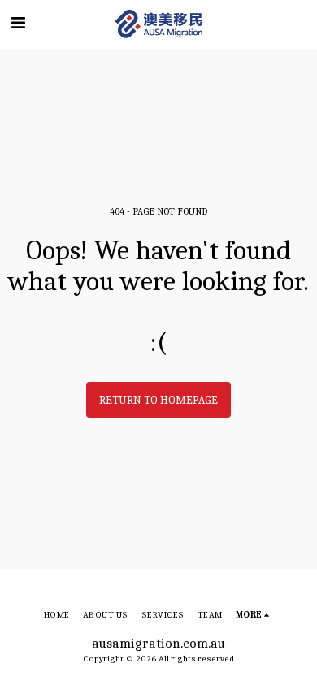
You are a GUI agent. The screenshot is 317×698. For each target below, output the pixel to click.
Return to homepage (158, 400)
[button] (18, 23)
